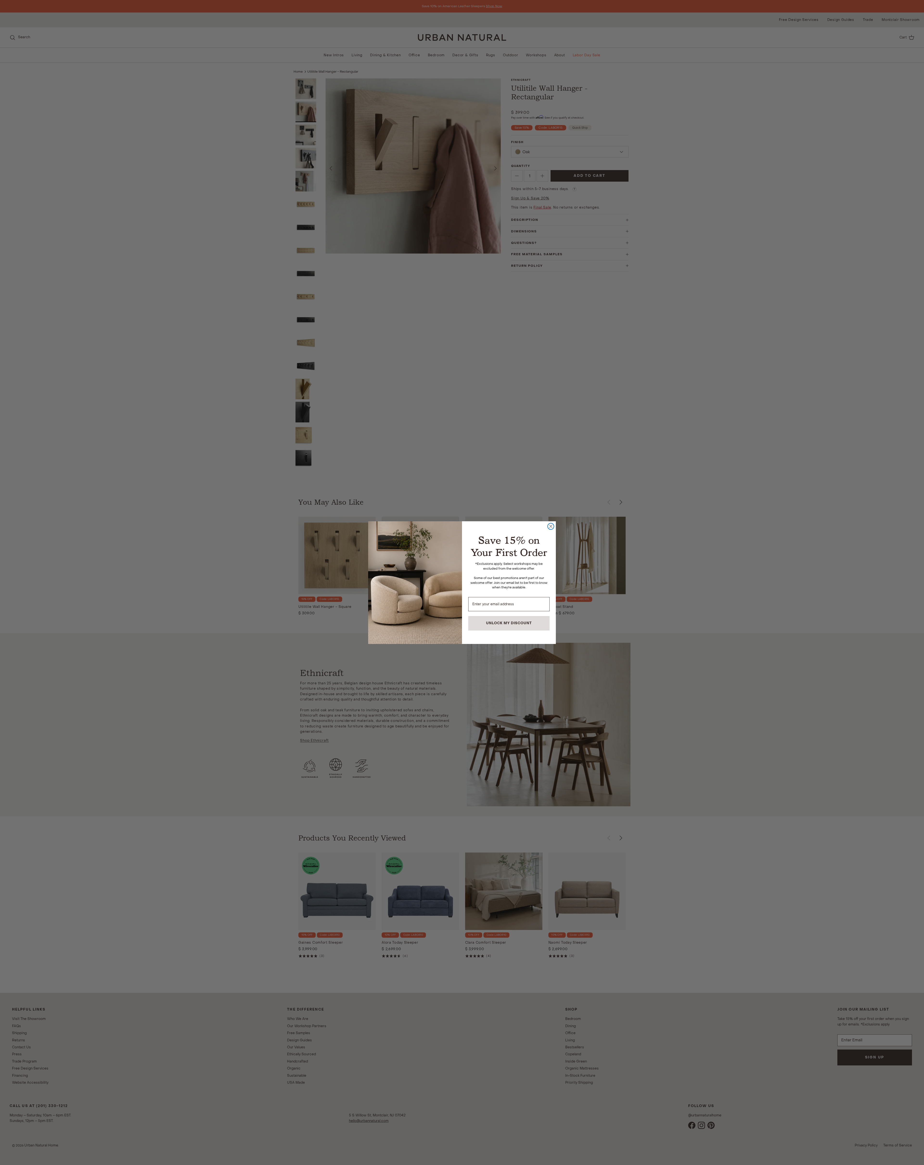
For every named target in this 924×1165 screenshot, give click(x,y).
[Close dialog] (551, 526)
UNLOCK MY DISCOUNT (509, 623)
